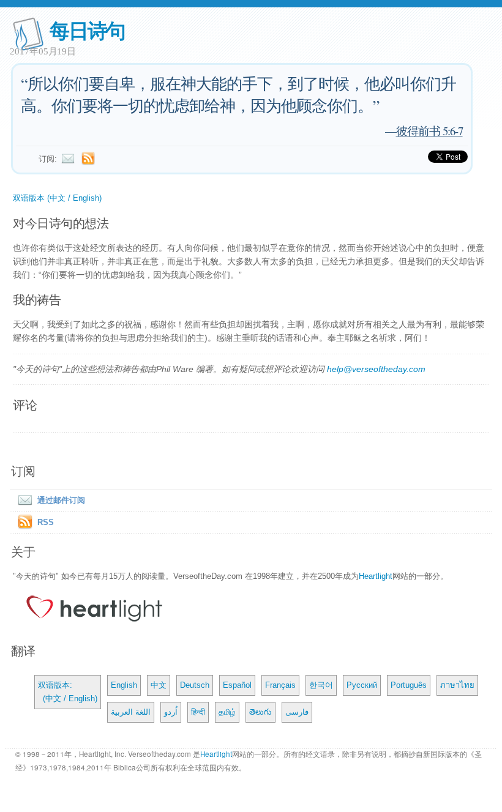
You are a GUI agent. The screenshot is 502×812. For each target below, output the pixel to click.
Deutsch (194, 685)
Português (409, 685)
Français (280, 685)
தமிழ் (227, 712)
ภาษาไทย (457, 685)
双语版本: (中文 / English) (67, 691)
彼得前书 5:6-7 (429, 130)
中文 (159, 685)
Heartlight (375, 576)
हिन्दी (198, 712)
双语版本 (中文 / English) (57, 198)
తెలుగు (260, 712)
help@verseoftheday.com (376, 369)
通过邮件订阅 (61, 500)
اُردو (171, 712)
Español (237, 685)
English (124, 685)
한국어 (321, 685)
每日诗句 (87, 29)
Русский (362, 685)
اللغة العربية (131, 712)
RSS (45, 522)
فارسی (297, 712)
